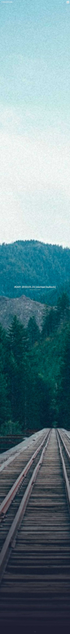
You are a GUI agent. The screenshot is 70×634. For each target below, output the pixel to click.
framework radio (6, 2)
